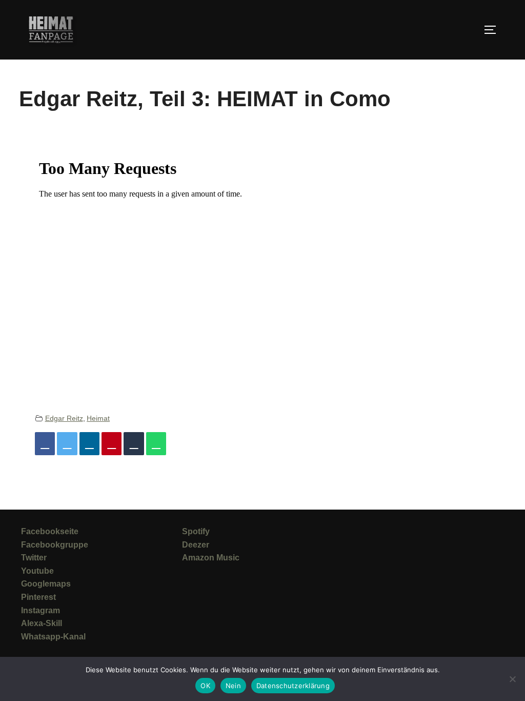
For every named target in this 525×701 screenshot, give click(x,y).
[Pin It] (112, 443)
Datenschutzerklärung (293, 685)
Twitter (34, 557)
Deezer (195, 544)
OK (205, 685)
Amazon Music (210, 557)
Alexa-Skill (41, 623)
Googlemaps (46, 583)
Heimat (98, 418)
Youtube (37, 571)
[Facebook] (45, 443)
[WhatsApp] (156, 443)
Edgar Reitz (64, 418)
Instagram (40, 610)
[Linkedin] (89, 443)
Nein (233, 685)
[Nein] (512, 679)
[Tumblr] (134, 443)
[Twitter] (67, 443)
